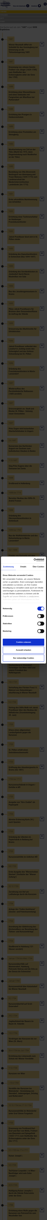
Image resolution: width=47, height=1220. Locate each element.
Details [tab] (23, 567)
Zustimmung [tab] (8, 567)
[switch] (40, 616)
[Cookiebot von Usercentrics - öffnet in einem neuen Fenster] (33, 559)
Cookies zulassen (23, 642)
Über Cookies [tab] (38, 567)
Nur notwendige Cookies (23, 658)
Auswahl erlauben (23, 650)
